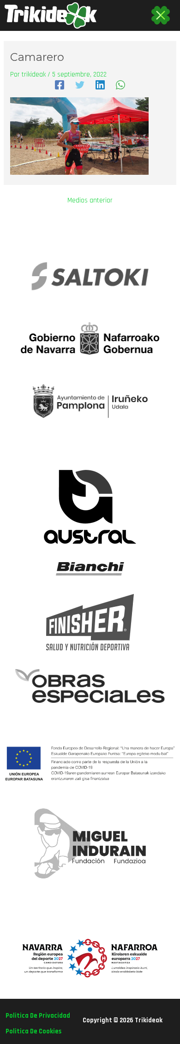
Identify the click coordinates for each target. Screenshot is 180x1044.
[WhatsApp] (120, 84)
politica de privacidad (38, 1015)
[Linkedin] (100, 84)
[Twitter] (79, 84)
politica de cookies (33, 1031)
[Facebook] (59, 84)
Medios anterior (90, 200)
